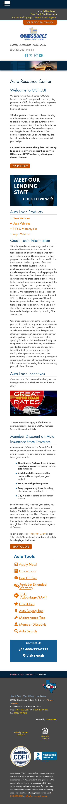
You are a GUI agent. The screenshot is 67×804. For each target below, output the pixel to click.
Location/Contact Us (22, 49)
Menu (7, 3)
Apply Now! (28, 564)
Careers (14, 45)
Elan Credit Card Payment (43, 14)
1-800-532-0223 (35, 649)
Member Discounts (32, 624)
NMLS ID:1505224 (45, 737)
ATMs (42, 45)
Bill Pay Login (49, 11)
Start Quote (20, 546)
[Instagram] (36, 55)
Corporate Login (29, 45)
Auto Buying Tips (31, 610)
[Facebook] (26, 55)
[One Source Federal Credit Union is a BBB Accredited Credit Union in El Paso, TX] (45, 757)
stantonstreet (51, 719)
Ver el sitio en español (40, 22)
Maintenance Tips (32, 617)
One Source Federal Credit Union (33, 33)
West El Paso (28, 696)
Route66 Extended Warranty (33, 586)
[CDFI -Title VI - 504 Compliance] (20, 757)
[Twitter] (31, 55)
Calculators (27, 571)
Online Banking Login (22, 17)
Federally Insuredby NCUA (21, 733)
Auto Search (28, 631)
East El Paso (16, 696)
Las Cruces (41, 696)
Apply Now (20, 166)
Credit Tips (26, 603)
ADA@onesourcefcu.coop (36, 796)
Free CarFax (28, 577)
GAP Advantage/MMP (33, 595)
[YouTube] (41, 55)
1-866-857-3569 (36, 533)
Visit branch (35, 656)
